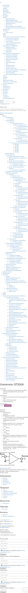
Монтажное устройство (11, 71)
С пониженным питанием (21, 210)
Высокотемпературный (20, 125)
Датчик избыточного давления (16, 161)
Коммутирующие (13, 321)
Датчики (5, 17)
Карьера (5, 8)
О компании (6, 6)
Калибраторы (6, 29)
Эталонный (17, 183)
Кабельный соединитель (12, 59)
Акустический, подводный (15, 260)
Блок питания (9, 41)
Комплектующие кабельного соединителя (16, 69)
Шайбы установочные (11, 68)
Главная (2, 109)
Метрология (6, 89)
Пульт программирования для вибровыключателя (13, 43)
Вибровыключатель (10, 23)
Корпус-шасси (9, 32)
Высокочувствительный (20, 128)
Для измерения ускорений (15, 339)
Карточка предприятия (8, 98)
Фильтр (4, 75)
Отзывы (5, 78)
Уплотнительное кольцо (12, 57)
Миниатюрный (18, 138)
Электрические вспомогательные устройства (14, 36)
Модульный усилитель (11, 288)
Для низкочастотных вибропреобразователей (15, 307)
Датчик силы (9, 24)
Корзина (2, 100)
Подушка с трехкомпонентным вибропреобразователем (13, 268)
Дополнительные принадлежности (11, 53)
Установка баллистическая (12, 356)
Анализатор (9, 50)
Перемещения (12, 239)
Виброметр (8, 51)
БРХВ (4, 35)
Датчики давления (10, 18)
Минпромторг (6, 86)
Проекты (5, 84)
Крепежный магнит (10, 62)
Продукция (5, 15)
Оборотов (11, 326)
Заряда (8, 276)
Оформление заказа (8, 80)
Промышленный (19, 195)
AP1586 (17, 149)
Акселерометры (10, 120)
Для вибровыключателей (15, 320)
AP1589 (17, 144)
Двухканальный (13, 348)
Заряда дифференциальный (13, 278)
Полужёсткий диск (10, 359)
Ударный (17, 185)
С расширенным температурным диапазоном (19, 250)
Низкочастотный (16, 176)
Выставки (5, 92)
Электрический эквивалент (12, 39)
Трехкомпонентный (22, 189)
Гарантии (5, 77)
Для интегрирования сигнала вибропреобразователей (16, 313)
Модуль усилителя (13, 290)
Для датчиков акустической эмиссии (18, 323)
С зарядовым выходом (17, 123)
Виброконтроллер (10, 47)
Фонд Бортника (6, 87)
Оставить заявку (4, 472)
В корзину (7, 405)
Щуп (7, 63)
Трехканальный (13, 350)
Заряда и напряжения (11, 279)
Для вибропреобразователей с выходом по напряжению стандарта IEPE (18, 300)
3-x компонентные (22, 135)
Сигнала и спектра (13, 351)
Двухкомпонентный (22, 203)
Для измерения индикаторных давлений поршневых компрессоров (18, 341)
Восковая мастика (10, 65)
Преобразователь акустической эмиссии (16, 27)
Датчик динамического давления (14, 26)
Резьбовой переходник (11, 56)
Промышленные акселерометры (20, 143)
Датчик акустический (11, 264)
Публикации (6, 11)
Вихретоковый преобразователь (14, 270)
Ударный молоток (10, 266)
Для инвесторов (7, 12)
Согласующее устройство (12, 38)
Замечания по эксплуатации (10, 81)
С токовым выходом (17, 233)
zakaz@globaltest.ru (5, 527)
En (0, 2)
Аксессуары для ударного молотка (14, 74)
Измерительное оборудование (10, 45)
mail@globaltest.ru (7, 523)
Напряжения (14, 110)
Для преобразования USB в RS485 (17, 315)
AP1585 (17, 150)
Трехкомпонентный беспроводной (14, 171)
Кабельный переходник (11, 54)
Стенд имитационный (11, 354)
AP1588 (17, 146)
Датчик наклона (10, 153)
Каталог (5, 490)
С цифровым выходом (17, 236)
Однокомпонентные (23, 132)
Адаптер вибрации (10, 72)
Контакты (5, 93)
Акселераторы (9, 117)
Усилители (5, 30)
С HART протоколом (17, 248)
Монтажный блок (10, 66)
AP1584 (17, 152)
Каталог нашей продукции (6, 113)
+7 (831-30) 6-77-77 (5, 104)
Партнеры (5, 90)
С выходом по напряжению (18, 165)
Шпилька (8, 60)
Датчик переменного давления (16, 156)
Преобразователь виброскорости (14, 21)
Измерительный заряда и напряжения (15, 281)
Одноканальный (13, 347)
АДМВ (4, 33)
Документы (5, 9)
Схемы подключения (8, 83)
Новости (5, 14)
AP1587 (17, 147)
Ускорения (11, 119)
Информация (6, 5)
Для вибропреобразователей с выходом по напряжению (16, 304)
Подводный (18, 131)
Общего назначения (20, 134)
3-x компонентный (22, 140)
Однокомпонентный (23, 126)
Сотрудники (6, 96)
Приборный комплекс (11, 48)
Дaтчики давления (7, 272)
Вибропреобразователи (12, 20)
